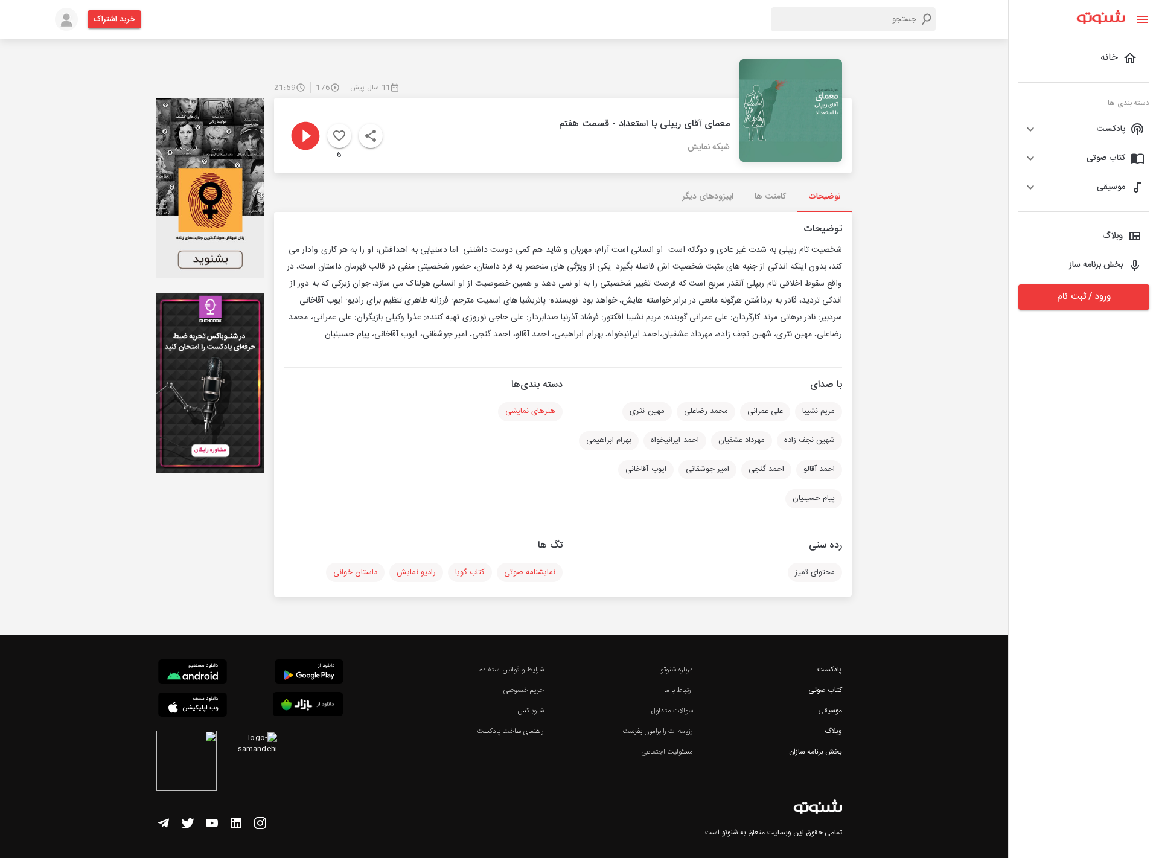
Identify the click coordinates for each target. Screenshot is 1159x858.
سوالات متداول (672, 710)
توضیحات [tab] (824, 197)
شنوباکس (530, 710)
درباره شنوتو (676, 669)
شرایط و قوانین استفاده (511, 669)
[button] (1083, 129)
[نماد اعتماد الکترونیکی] (186, 763)
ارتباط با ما (678, 690)
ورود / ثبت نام (1083, 296)
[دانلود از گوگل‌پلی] (309, 673)
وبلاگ (833, 731)
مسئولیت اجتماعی (667, 751)
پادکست (829, 669)
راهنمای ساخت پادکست (510, 731)
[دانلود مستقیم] (192, 673)
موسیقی (830, 710)
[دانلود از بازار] (308, 706)
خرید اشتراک (114, 19)
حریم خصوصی (523, 690)
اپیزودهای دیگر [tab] (707, 197)
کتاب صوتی (825, 690)
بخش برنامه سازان (815, 751)
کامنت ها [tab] (770, 197)
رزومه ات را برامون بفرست (658, 731)
